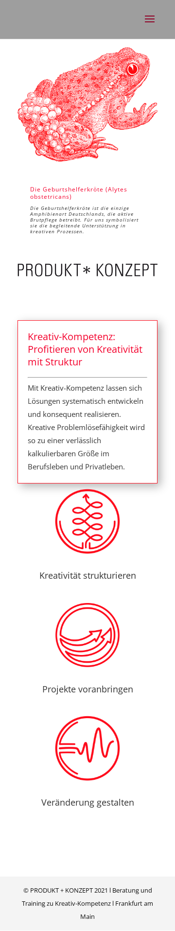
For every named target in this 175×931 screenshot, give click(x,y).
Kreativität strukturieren (87, 575)
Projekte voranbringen (87, 689)
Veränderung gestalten (87, 802)
